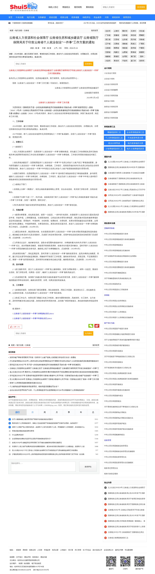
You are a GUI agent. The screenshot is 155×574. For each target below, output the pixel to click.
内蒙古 (116, 52)
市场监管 (47, 550)
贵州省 (133, 48)
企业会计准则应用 (111, 84)
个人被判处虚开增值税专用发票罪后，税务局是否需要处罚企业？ (34, 386)
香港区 (116, 56)
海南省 (124, 48)
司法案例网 (129, 550)
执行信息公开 (97, 550)
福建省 (107, 56)
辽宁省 (107, 44)
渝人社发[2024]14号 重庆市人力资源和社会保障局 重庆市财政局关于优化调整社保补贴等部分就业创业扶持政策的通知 (54, 372)
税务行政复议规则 (111, 474)
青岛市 (116, 61)
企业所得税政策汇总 (135, 132)
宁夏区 (141, 48)
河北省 (141, 31)
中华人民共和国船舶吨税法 (114, 435)
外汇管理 (78, 550)
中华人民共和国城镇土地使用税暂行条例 (119, 334)
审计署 (70, 550)
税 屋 (37, 48)
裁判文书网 (119, 550)
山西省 (124, 52)
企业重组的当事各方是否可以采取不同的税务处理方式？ (31, 439)
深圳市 (141, 61)
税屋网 (12, 557)
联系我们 (35, 557)
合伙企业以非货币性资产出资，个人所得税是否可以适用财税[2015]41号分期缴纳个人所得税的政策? (47, 390)
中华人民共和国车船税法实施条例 (117, 390)
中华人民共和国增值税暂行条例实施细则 (119, 239)
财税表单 (116, 17)
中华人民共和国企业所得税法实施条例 (118, 306)
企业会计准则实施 (111, 95)
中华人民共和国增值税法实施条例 (117, 250)
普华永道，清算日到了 (56, 23)
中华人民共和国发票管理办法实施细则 (118, 462)
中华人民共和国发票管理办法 (115, 457)
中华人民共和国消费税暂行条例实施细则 (119, 267)
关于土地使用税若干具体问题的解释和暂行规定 (122, 340)
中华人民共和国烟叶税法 (113, 396)
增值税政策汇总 (114, 132)
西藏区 (141, 35)
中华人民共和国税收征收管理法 (116, 446)
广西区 (141, 44)
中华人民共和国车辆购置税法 (115, 273)
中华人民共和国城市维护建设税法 (117, 345)
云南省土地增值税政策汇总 (118, 538)
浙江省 (107, 39)
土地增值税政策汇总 (114, 149)
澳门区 (133, 56)
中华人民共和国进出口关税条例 (116, 290)
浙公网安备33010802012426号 (20, 570)
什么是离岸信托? (18, 435)
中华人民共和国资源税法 (113, 362)
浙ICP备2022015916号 (41, 570)
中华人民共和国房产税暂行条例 (116, 329)
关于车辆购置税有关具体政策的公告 (117, 278)
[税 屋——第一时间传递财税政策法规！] (23, 11)
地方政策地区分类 (135, 143)
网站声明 (27, 557)
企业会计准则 (109, 79)
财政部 (18, 550)
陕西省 (116, 48)
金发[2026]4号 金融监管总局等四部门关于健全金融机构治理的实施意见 (37, 442)
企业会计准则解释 (111, 90)
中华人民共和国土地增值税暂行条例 (117, 373)
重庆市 (124, 31)
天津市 (133, 31)
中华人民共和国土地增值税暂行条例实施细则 (121, 379)
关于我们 (19, 557)
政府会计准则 (109, 101)
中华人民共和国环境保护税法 (115, 423)
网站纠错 (44, 557)
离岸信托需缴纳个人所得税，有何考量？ (133, 23)
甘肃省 (107, 52)
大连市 (107, 61)
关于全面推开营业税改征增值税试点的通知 (120, 256)
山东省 (124, 39)
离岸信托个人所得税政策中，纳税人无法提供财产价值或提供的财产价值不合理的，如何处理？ (45, 423)
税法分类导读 (114, 143)
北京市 (107, 31)
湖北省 (133, 35)
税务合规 (64, 17)
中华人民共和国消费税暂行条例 (116, 262)
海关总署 (55, 550)
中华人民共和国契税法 (112, 401)
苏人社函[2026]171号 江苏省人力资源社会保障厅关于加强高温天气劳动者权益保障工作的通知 (45, 450)
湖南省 (124, 44)
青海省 (133, 52)
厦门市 (133, 61)
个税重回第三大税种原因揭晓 (22, 23)
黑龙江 (133, 44)
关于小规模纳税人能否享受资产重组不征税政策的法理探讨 (32, 419)
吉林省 (124, 35)
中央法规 (19, 17)
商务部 (25, 550)
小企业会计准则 (110, 73)
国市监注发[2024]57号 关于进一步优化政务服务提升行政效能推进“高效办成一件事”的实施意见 (45, 365)
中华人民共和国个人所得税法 (115, 312)
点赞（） (17, 327)
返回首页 (94, 30)
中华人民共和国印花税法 (113, 351)
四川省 (133, 39)
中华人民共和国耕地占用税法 (115, 412)
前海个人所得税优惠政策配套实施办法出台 (26, 383)
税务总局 (32, 550)
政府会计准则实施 (111, 118)
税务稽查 (75, 17)
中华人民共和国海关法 (112, 284)
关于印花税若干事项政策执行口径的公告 (119, 356)
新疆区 (141, 52)
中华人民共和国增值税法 (113, 245)
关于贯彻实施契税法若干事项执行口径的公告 (121, 407)
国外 (141, 56)
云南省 (26, 30)
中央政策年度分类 (135, 138)
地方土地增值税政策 (135, 149)
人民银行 (63, 550)
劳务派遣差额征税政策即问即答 (23, 431)
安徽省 (116, 35)
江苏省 (116, 39)
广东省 (107, 35)
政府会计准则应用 (111, 107)
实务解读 (42, 17)
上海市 (116, 31)
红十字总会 (87, 550)
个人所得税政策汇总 (114, 138)
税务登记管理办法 (111, 468)
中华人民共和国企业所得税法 (115, 301)
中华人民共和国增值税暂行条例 (116, 234)
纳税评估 (86, 17)
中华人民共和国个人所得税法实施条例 (118, 317)
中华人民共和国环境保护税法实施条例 (118, 429)
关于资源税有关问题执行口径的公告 (117, 368)
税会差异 (97, 17)
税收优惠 (53, 17)
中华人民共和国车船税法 (113, 384)
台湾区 (124, 56)
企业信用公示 (108, 550)
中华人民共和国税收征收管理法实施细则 (119, 451)
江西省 (116, 44)
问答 (107, 17)
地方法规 (31, 17)
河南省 (141, 39)
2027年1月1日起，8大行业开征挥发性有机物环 (100, 23)
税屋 (11, 30)
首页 (10, 17)
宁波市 (124, 61)
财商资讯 (127, 17)
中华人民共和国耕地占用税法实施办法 (118, 418)
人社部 (39, 550)
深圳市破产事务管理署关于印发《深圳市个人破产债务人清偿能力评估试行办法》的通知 (43, 357)
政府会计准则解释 (111, 112)
